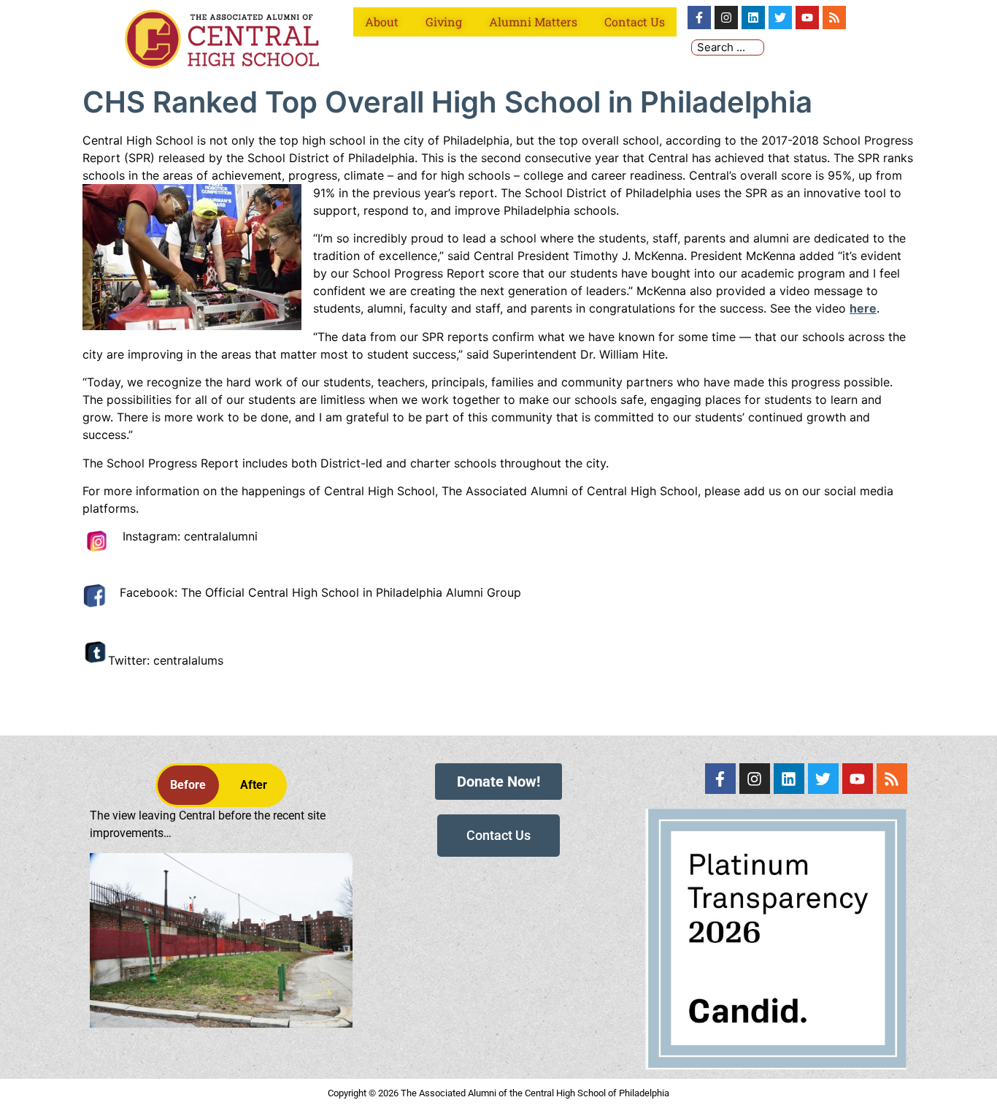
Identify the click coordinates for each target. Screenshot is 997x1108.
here (863, 308)
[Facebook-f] (699, 17)
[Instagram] (726, 17)
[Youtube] (807, 17)
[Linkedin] (753, 17)
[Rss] (834, 17)
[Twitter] (780, 17)
